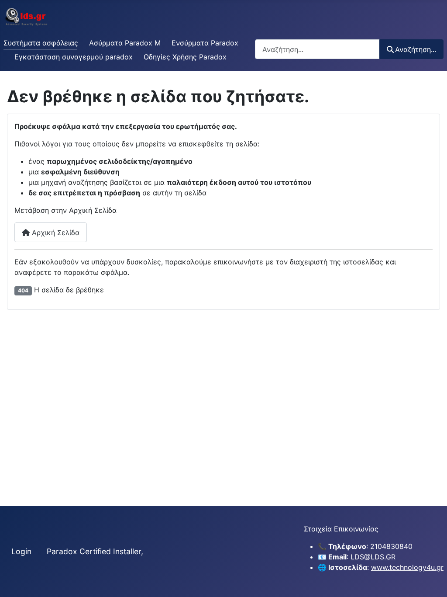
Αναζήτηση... (415, 49)
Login (21, 551)
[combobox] (317, 49)
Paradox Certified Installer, (95, 551)
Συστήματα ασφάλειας (40, 42)
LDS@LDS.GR (373, 556)
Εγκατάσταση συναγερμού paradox (73, 56)
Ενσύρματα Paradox (205, 42)
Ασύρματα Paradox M (125, 42)
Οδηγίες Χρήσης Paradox (185, 56)
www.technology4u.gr (407, 567)
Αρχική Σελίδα (54, 232)
